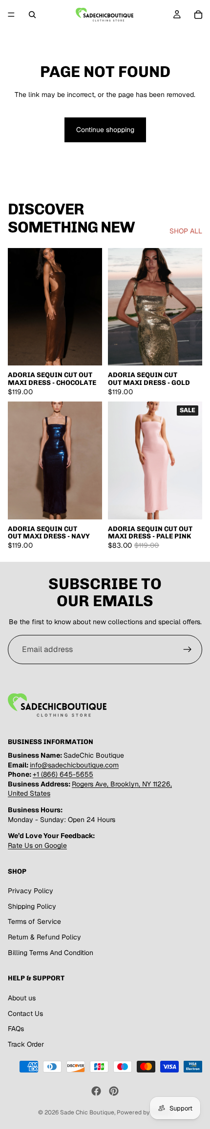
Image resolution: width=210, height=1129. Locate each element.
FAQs (16, 1028)
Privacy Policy (30, 890)
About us (22, 998)
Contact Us (25, 1013)
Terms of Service (34, 921)
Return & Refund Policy (44, 937)
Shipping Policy (32, 906)
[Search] (32, 14)
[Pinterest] (114, 1091)
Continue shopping (105, 129)
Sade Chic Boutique (87, 1112)
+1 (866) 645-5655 (63, 774)
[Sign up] (187, 649)
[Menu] (11, 14)
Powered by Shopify (144, 1112)
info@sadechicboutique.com (74, 765)
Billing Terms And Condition (50, 952)
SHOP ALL (185, 231)
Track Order (26, 1044)
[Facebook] (96, 1091)
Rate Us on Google (37, 845)
